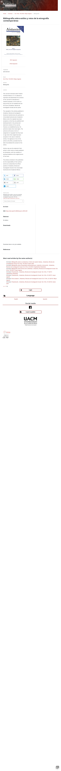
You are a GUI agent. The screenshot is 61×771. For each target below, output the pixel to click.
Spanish (45, 299)
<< (4, 286)
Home (4, 13)
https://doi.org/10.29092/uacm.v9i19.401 (16, 211)
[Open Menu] (1, 1)
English (16, 299)
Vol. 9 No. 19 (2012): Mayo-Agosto (23, 13)
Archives (10, 13)
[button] (8, 175)
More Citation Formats (9, 201)
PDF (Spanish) (13, 60)
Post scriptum (15, 278)
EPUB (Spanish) (13, 63)
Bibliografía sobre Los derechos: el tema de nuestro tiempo (27, 262)
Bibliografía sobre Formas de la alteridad (22, 268)
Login (30, 290)
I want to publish (30, 312)
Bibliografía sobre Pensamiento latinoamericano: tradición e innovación (30, 265)
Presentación (15, 272)
